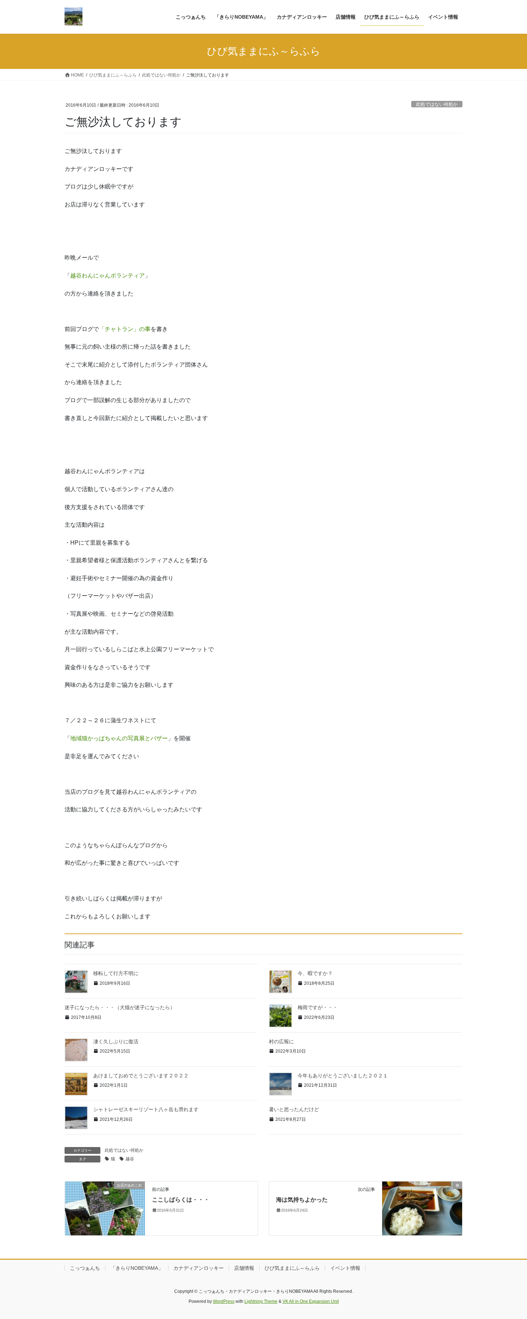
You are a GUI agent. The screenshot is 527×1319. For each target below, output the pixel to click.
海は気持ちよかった (302, 1200)
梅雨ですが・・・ (318, 1007)
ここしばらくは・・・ (180, 1200)
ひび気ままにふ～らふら (292, 1268)
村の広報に (281, 1041)
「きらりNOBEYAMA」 (136, 1268)
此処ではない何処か (437, 104)
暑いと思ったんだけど (294, 1109)
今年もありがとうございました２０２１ (343, 1075)
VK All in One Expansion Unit (311, 1301)
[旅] (422, 1208)
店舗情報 (244, 1268)
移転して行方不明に (115, 973)
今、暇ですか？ (315, 973)
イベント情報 (345, 1268)
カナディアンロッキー (199, 1268)
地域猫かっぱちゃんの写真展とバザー (119, 738)
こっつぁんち (85, 1268)
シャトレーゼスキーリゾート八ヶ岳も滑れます (146, 1109)
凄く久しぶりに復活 (115, 1041)
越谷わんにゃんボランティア (107, 275)
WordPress (223, 1301)
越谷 (129, 1158)
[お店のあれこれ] (105, 1208)
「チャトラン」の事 (125, 329)
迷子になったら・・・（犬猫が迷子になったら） (120, 1007)
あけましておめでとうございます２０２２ (141, 1075)
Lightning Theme (260, 1301)
